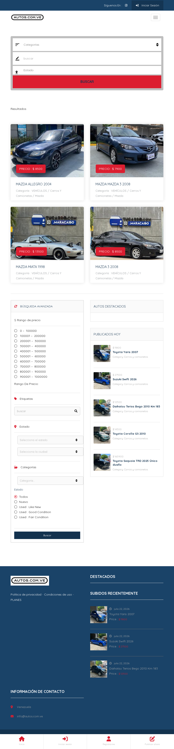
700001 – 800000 (32, 366)
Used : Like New (30, 507)
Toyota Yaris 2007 (125, 352)
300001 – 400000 (32, 346)
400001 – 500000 (32, 351)
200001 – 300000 (32, 341)
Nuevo (23, 502)
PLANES (16, 600)
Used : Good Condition (35, 512)
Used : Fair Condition (33, 517)
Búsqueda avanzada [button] (36, 306)
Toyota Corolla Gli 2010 (129, 433)
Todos (23, 497)
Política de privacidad (26, 594)
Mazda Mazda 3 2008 (112, 184)
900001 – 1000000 (33, 377)
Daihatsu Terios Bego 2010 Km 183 (136, 406)
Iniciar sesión (150, 5)
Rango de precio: (26, 384)
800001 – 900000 (32, 371)
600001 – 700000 (32, 361)
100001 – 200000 (32, 336)
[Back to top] (160, 722)
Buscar (87, 81)
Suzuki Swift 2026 (125, 379)
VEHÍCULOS (39, 190)
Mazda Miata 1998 (30, 267)
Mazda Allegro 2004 (33, 184)
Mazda (39, 195)
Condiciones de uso (58, 594)
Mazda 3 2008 (106, 267)
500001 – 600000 (32, 356)
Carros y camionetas (136, 356)
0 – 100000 (28, 331)
